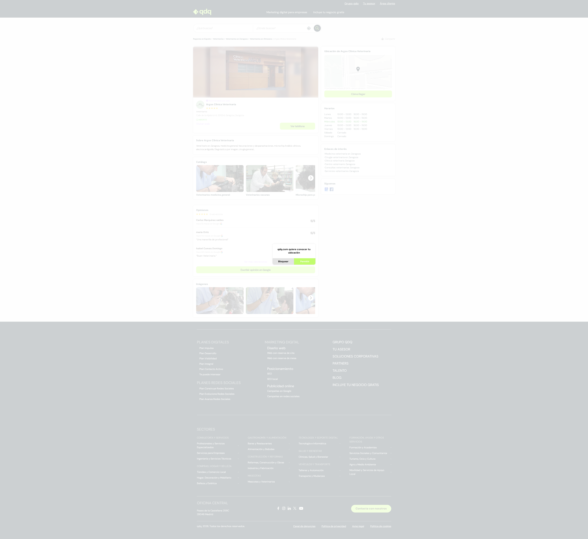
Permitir (304, 261)
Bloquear (283, 261)
